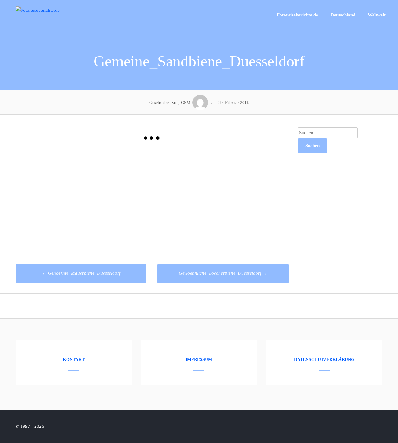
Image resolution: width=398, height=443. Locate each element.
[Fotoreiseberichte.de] (38, 10)
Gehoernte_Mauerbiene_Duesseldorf (81, 273)
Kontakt (74, 359)
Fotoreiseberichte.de (297, 14)
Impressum (199, 359)
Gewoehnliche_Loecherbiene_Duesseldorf (223, 273)
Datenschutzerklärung (324, 359)
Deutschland (343, 14)
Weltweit (377, 14)
